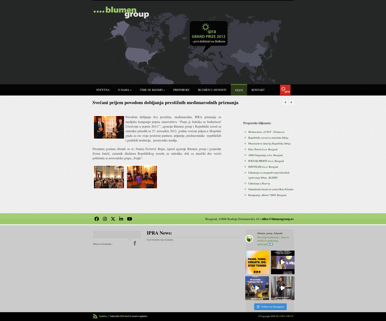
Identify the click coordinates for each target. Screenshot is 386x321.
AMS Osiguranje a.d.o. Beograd (265, 155)
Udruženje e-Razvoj (259, 183)
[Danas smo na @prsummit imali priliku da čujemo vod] (283, 288)
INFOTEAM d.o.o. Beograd (263, 167)
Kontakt (258, 90)
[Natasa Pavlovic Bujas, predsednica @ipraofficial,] (283, 262)
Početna (103, 90)
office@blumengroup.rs (278, 218)
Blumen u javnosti (212, 90)
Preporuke (181, 90)
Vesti (239, 90)
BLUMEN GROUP (285, 316)
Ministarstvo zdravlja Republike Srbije (269, 143)
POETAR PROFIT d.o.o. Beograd (266, 161)
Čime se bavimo (152, 90)
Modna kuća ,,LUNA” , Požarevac (266, 132)
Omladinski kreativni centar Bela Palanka (271, 189)
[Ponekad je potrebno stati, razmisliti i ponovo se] (257, 262)
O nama (124, 90)
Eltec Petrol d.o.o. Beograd (262, 149)
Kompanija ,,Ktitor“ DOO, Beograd (267, 195)
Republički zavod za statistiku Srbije (268, 137)
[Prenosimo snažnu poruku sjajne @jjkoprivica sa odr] (257, 288)
